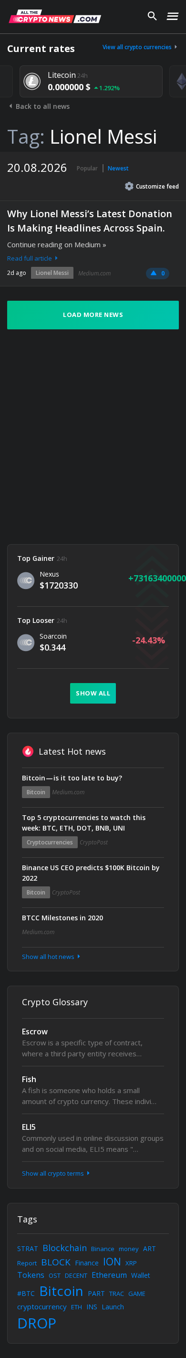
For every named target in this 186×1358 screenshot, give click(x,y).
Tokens (30, 1275)
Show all (93, 693)
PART (96, 1293)
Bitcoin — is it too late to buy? (72, 777)
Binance (102, 1248)
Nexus (49, 574)
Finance (87, 1262)
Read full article (30, 258)
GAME (136, 1293)
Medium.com (94, 273)
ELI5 (29, 1127)
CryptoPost (94, 842)
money (129, 1248)
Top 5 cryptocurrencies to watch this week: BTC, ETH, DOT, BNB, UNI (83, 822)
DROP (36, 1323)
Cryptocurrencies (50, 842)
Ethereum (109, 1275)
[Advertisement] (93, 437)
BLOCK (56, 1262)
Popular (87, 168)
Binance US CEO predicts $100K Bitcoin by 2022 (91, 873)
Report (27, 1263)
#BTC (26, 1293)
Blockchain (64, 1247)
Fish (29, 1079)
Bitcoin (36, 792)
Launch (113, 1306)
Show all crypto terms (53, 1173)
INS (91, 1306)
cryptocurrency (42, 1306)
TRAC (116, 1293)
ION (112, 1261)
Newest (118, 168)
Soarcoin (53, 636)
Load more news (93, 314)
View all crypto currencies (138, 47)
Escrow (35, 1031)
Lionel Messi (52, 273)
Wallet (140, 1275)
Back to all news (42, 106)
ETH (76, 1307)
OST (55, 1275)
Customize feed (157, 186)
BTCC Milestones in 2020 (62, 917)
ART (149, 1248)
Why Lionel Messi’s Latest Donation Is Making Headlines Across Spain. (89, 220)
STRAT (27, 1248)
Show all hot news (49, 956)
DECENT (76, 1275)
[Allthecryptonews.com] (55, 16)
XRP (131, 1263)
